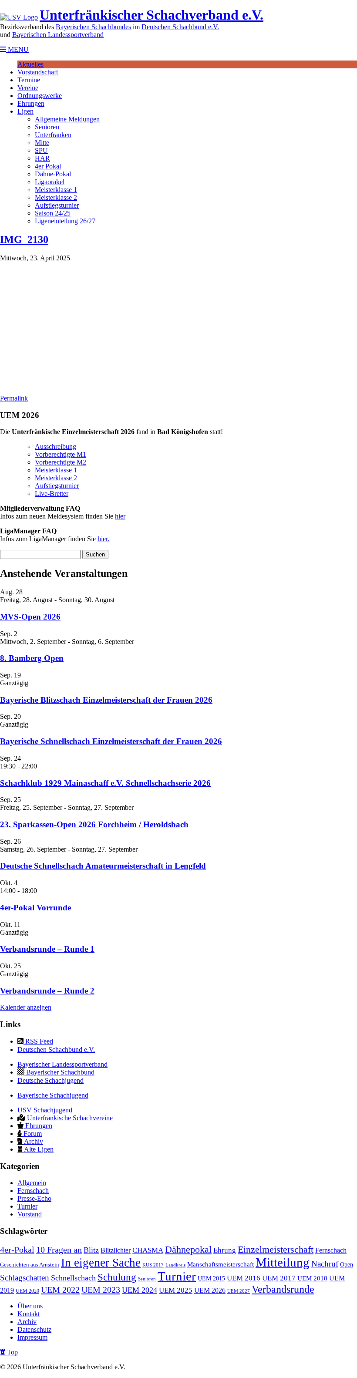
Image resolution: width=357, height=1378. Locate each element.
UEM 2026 (210, 1290)
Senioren (47, 127)
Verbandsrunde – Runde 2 (47, 990)
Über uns (30, 1306)
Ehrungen (30, 103)
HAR (42, 158)
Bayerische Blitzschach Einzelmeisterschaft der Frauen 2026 (106, 699)
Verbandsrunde (283, 1289)
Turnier (27, 1206)
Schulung (117, 1277)
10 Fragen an (59, 1249)
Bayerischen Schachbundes (93, 26)
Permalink (14, 398)
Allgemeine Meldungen (67, 119)
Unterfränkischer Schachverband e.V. (151, 15)
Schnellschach (73, 1278)
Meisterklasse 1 (56, 189)
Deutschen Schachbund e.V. (180, 26)
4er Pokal (48, 166)
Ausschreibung (55, 446)
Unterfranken (53, 134)
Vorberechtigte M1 (60, 454)
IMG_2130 (24, 239)
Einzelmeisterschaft (275, 1249)
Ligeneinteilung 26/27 (65, 221)
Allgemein (31, 1182)
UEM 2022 (60, 1289)
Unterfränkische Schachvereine (69, 1118)
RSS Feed (38, 1041)
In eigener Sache (101, 1262)
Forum (32, 1133)
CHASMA (147, 1250)
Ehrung (224, 1250)
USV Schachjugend (44, 1110)
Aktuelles (30, 64)
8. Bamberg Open (32, 658)
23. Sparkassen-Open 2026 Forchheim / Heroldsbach (94, 824)
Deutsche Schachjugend (50, 1080)
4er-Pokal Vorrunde (35, 907)
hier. (103, 538)
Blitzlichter (116, 1250)
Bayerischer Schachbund (59, 1072)
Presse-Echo (34, 1198)
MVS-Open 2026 (30, 616)
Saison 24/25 (53, 213)
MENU (17, 49)
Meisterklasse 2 (56, 197)
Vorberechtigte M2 (60, 462)
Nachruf (324, 1263)
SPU (41, 150)
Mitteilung (283, 1262)
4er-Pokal (17, 1249)
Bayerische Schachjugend (52, 1095)
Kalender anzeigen (25, 1007)
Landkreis (175, 1265)
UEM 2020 (27, 1291)
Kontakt (28, 1313)
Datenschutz (34, 1329)
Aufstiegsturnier (57, 205)
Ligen (25, 111)
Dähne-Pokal (53, 174)
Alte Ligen (38, 1149)
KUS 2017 (153, 1265)
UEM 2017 (279, 1278)
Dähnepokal (188, 1249)
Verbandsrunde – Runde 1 (47, 948)
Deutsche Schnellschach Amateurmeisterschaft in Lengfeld (103, 865)
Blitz (91, 1250)
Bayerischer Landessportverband (62, 1064)
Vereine (27, 87)
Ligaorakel (49, 181)
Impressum (32, 1337)
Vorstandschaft (37, 72)
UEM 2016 (243, 1278)
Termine (28, 80)
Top (11, 1352)
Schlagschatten (24, 1277)
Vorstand (29, 1214)
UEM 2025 (175, 1290)
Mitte (42, 142)
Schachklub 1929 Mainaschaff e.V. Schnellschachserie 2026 (105, 783)
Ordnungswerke (39, 95)
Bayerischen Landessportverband (58, 34)
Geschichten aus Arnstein (29, 1264)
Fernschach (33, 1190)
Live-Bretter (51, 493)
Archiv (33, 1141)
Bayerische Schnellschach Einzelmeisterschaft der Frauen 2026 (111, 741)
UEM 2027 (238, 1291)
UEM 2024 (139, 1290)
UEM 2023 (100, 1289)
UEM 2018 (312, 1278)
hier (120, 516)
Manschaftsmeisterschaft (220, 1264)
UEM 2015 (211, 1278)
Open (346, 1264)
